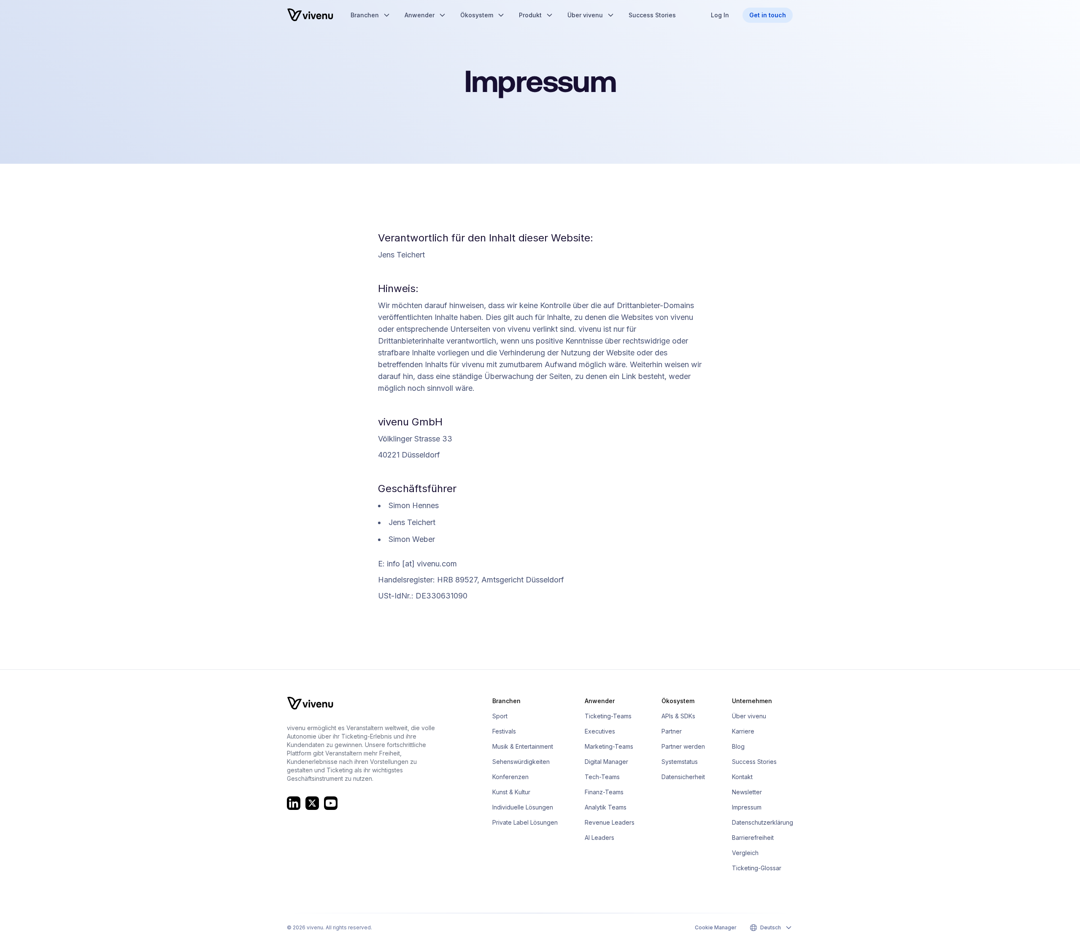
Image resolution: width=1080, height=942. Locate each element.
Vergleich (745, 852)
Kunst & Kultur (511, 792)
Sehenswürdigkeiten (521, 761)
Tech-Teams (602, 776)
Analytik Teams (605, 807)
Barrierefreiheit (753, 837)
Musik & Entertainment (522, 746)
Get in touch (767, 15)
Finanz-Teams (604, 792)
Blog (738, 746)
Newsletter (747, 792)
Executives (600, 731)
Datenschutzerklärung (762, 822)
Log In (720, 15)
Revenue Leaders (609, 822)
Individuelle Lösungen (522, 807)
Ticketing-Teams (608, 716)
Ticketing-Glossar (756, 868)
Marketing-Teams (609, 746)
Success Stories (754, 761)
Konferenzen (510, 776)
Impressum (746, 807)
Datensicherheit (683, 776)
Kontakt (742, 776)
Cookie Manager (716, 927)
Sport (500, 716)
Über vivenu (749, 716)
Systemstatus (680, 761)
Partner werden (683, 746)
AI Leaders (599, 837)
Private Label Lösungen (525, 822)
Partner (672, 731)
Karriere (743, 731)
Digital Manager (606, 761)
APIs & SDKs (678, 716)
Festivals (504, 731)
